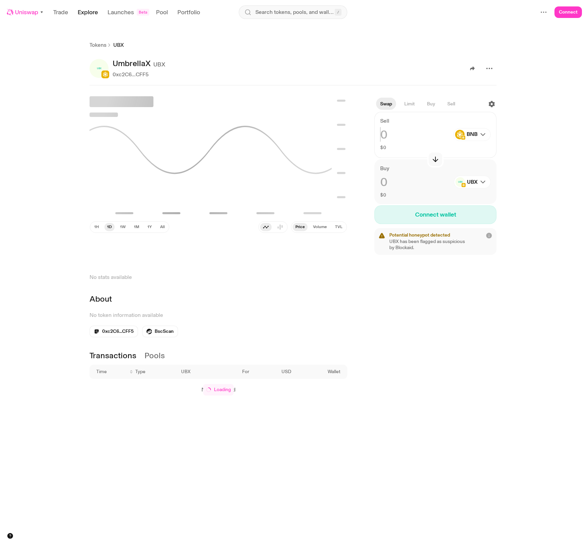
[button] (25, 12)
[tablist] (273, 227)
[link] (160, 331)
